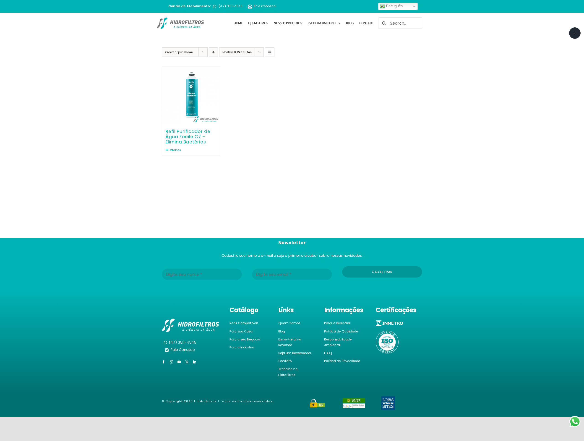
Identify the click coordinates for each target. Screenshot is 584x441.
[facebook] (163, 361)
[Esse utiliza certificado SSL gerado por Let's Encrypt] (317, 401)
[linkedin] (194, 361)
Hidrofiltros (207, 401)
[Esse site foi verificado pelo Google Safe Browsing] (353, 401)
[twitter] (186, 361)
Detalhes (175, 150)
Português (394, 6)
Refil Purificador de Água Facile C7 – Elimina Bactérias (188, 136)
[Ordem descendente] (213, 52)
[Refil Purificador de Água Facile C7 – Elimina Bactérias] (191, 95)
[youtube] (179, 361)
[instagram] (171, 361)
